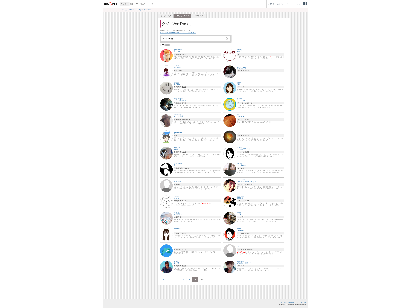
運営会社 (304, 302)
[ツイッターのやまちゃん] (229, 185)
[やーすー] (166, 267)
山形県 (180, 70)
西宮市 (251, 249)
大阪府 (247, 103)
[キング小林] (166, 120)
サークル (284, 302)
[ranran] (166, 153)
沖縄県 (184, 87)
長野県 (184, 54)
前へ (164, 279)
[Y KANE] (166, 72)
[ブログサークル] (110, 4)
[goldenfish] (166, 137)
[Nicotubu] (229, 104)
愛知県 (247, 70)
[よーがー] (166, 185)
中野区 (188, 119)
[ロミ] (166, 234)
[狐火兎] (229, 202)
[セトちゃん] (229, 169)
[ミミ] (229, 137)
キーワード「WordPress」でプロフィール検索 (178, 33)
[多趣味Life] (166, 218)
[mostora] (229, 234)
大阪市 (251, 103)
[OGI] (166, 250)
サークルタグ (166, 16)
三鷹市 (251, 184)
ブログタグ (198, 16)
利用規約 (291, 302)
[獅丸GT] (166, 55)
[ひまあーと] (229, 72)
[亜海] (229, 218)
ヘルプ (297, 302)
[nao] (229, 88)
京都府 (247, 233)
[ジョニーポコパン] (229, 267)
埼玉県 (184, 103)
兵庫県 (247, 249)
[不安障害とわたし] (229, 153)
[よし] (166, 169)
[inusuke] (229, 120)
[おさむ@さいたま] (166, 104)
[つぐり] (166, 202)
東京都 (184, 119)
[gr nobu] (166, 88)
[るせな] (229, 55)
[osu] (229, 250)
